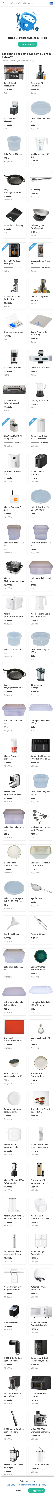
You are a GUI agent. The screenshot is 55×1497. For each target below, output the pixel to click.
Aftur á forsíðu (27, 44)
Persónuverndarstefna (28, 1485)
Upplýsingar (12, 1485)
